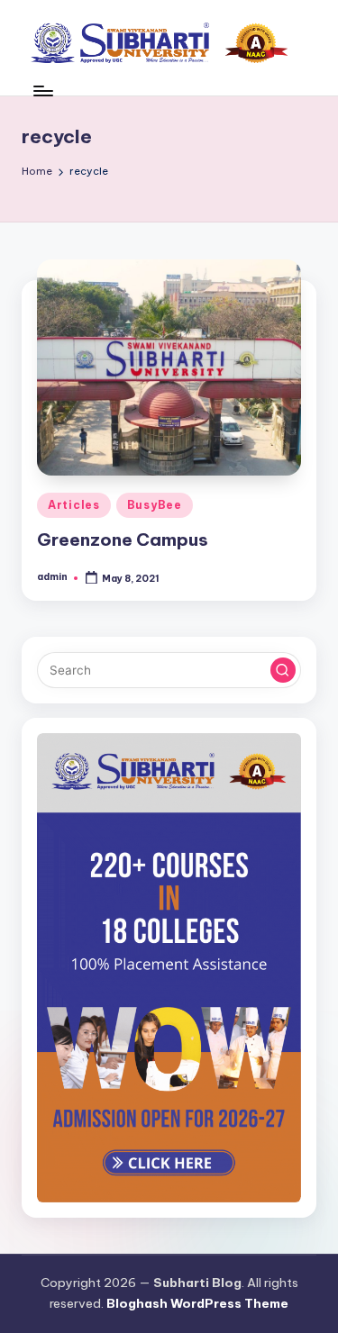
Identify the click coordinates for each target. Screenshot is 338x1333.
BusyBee (154, 505)
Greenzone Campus (122, 539)
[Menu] (42, 90)
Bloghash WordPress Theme (197, 1303)
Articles (74, 505)
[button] (283, 670)
